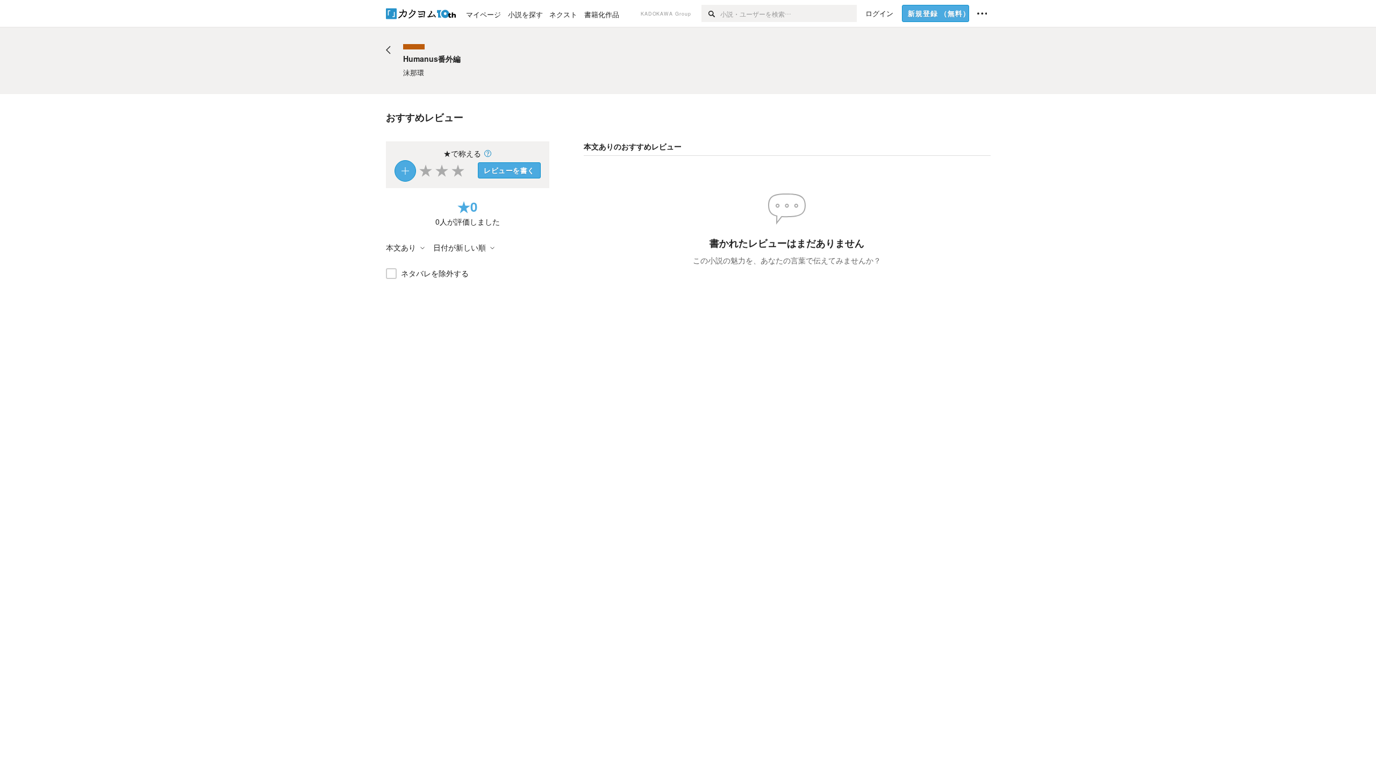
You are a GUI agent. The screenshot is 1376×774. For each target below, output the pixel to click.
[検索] (710, 13)
